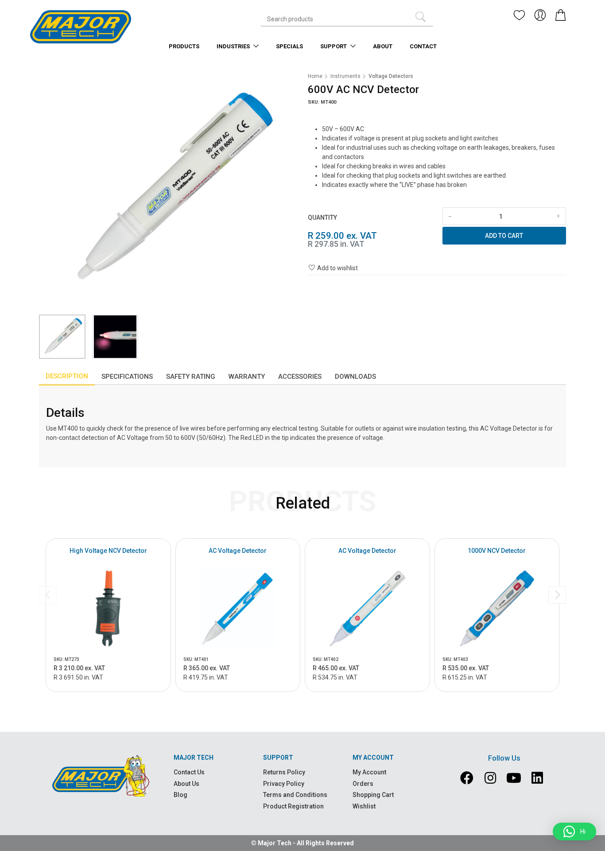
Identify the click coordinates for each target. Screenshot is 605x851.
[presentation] (48, 595)
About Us (186, 783)
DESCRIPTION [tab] (67, 376)
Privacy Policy (283, 783)
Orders (363, 783)
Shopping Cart (373, 794)
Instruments (345, 76)
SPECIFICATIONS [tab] (127, 377)
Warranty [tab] (247, 377)
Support (334, 46)
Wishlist (364, 806)
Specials (289, 46)
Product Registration (293, 806)
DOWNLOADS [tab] (355, 377)
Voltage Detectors (390, 76)
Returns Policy (284, 772)
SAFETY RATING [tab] (190, 377)
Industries (234, 46)
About (382, 46)
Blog (180, 794)
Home (315, 76)
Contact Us (189, 772)
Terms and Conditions (295, 794)
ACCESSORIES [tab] (300, 377)
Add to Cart (504, 235)
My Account (369, 772)
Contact (423, 46)
